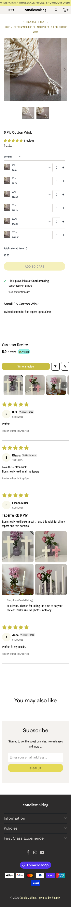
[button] (13, 140)
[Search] (56, 10)
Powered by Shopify (49, 897)
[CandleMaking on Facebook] (28, 852)
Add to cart (34, 266)
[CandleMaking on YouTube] (42, 852)
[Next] (64, 69)
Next (43, 22)
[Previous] (7, 69)
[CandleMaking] (35, 10)
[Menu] (2, 10)
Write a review (26, 366)
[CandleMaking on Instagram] (35, 852)
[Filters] (55, 366)
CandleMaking (28, 897)
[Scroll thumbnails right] (64, 385)
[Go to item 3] (56, 385)
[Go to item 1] (13, 385)
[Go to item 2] (35, 385)
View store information (19, 292)
